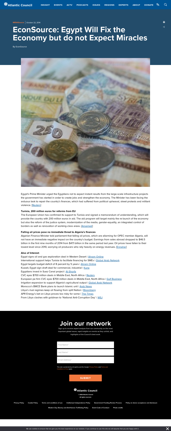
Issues (96, 4)
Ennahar (121, 247)
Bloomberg (89, 290)
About (136, 4)
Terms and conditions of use (52, 403)
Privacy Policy (93, 367)
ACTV (69, 4)
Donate (148, 4)
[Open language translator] (158, 4)
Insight (45, 4)
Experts (123, 4)
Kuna (86, 267)
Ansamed (87, 226)
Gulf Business (114, 279)
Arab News (86, 286)
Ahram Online (96, 256)
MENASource (18, 22)
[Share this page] (164, 27)
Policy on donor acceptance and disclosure (141, 403)
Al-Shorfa (71, 271)
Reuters (36, 205)
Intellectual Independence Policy (78, 403)
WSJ (100, 297)
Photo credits (118, 408)
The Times (87, 293)
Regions (109, 4)
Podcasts (82, 4)
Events (58, 4)
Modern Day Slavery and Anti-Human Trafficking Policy (68, 408)
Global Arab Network (107, 260)
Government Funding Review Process (108, 403)
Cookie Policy (33, 403)
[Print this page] (164, 22)
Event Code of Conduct (100, 408)
